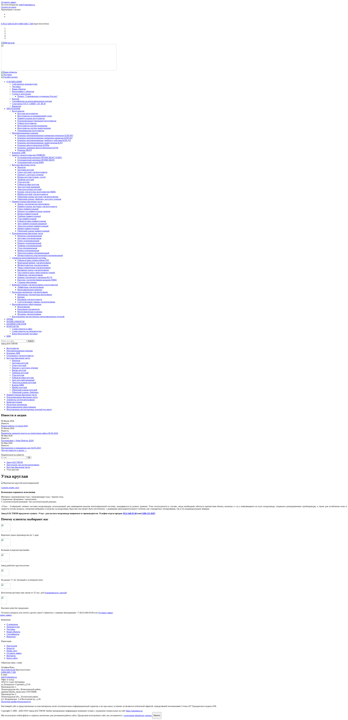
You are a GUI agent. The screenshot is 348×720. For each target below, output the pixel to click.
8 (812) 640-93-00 (9, 24)
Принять (156, 715)
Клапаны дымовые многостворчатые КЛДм (37, 148)
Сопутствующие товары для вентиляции (36, 302)
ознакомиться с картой (55, 593)
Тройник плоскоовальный (29, 245)
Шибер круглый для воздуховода (32, 194)
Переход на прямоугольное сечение (33, 211)
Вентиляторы (23, 307)
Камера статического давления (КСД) (34, 277)
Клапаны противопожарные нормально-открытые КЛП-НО (45, 135)
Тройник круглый (25, 179)
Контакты (11, 655)
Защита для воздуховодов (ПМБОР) (28, 155)
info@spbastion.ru (27, 5)
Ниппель (21, 167)
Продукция (12, 646)
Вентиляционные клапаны (29, 312)
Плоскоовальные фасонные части (27, 233)
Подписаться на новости (12, 455)
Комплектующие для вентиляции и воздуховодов (35, 285)
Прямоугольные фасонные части (27, 201)
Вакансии (16, 106)
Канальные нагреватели (28, 309)
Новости (11, 648)
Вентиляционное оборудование (26, 304)
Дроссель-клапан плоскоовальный (33, 253)
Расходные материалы (17, 404)
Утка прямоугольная (26, 219)
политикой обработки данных (138, 715)
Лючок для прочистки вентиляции (33, 204)
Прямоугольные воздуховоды (31, 118)
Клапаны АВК (19, 152)
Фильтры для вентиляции (29, 314)
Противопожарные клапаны (25, 133)
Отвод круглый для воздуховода (32, 172)
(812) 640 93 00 (130, 513)
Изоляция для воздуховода (29, 299)
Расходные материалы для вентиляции (30, 292)
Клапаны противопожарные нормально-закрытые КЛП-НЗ (44, 138)
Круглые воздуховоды (27, 113)
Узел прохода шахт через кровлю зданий (36, 272)
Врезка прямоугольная (27, 214)
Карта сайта (12, 658)
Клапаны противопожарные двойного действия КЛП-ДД (44, 140)
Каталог (15, 99)
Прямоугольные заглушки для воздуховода (37, 206)
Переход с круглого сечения (30, 174)
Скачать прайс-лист (10, 487)
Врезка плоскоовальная (28, 250)
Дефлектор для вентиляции (30, 275)
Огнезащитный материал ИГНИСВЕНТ (36, 160)
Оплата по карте (8, 7)
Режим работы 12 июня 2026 (14, 426)
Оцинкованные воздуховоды (30, 130)
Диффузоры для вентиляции (30, 287)
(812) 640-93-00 (8, 670)
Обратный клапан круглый (24, 390)
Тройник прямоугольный (29, 216)
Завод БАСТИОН (15, 462)
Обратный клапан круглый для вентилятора (37, 196)
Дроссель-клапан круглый (29, 189)
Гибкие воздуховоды (27, 123)
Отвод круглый (19, 365)
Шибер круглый (19, 387)
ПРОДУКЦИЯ (13, 108)
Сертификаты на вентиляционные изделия (32, 101)
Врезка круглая (19, 370)
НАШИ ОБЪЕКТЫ (15, 321)
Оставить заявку (8, 2)
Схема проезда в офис (22, 329)
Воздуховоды (18, 111)
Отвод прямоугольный (27, 209)
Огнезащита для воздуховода (20, 355)
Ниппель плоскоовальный (29, 236)
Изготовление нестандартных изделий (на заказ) (29, 409)
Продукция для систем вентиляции (23, 465)
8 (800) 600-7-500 (25, 24)
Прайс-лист (12, 651)
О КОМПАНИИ (14, 81)
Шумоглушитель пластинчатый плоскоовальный (40, 255)
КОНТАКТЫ (13, 326)
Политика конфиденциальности (16, 701)
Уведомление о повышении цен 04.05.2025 (21, 448)
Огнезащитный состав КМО (30, 162)
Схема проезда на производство (27, 331)
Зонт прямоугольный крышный (32, 223)
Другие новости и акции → (14, 450)
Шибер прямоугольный (28, 228)
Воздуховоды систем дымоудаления (34, 128)
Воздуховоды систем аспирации (32, 126)
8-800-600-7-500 (8, 672)
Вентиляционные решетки (29, 289)
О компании (12, 624)
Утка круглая (23, 182)
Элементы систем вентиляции (21, 399)
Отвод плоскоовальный (28, 241)
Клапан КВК (18, 385)
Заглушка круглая (25, 170)
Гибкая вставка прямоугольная (31, 221)
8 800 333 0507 (148, 513)
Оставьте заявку (105, 613)
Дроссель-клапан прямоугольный (32, 226)
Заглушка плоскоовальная (29, 238)
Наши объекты (19, 89)
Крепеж (21, 297)
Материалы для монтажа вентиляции (34, 294)
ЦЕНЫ (10, 319)
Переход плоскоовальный (29, 243)
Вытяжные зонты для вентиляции (33, 270)
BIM (9, 336)
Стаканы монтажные (27, 282)
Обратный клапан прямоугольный (33, 231)
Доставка (16, 86)
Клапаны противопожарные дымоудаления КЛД (40, 143)
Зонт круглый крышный (28, 187)
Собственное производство (24, 84)
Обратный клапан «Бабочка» (25, 392)
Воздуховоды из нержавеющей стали (34, 116)
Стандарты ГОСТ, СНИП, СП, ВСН (29, 104)
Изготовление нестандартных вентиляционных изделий (38, 316)
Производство (13, 627)
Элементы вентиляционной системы (29, 258)
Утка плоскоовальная (27, 248)
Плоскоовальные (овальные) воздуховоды (36, 121)
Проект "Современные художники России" (37, 96)
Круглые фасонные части (23, 165)
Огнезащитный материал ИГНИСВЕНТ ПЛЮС (39, 157)
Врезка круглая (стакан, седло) (31, 177)
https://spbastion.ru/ (134, 711)
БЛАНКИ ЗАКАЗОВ (16, 324)
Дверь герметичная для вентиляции (34, 267)
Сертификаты (13, 634)
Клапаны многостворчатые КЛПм (33, 145)
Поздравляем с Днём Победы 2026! (17, 440)
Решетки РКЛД (24, 150)
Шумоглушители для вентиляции (33, 265)
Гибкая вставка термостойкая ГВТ (33, 260)
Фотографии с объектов (23, 91)
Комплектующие (14, 402)
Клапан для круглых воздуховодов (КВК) (36, 192)
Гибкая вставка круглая (28, 184)
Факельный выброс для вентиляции (34, 263)
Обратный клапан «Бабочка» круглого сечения (39, 199)
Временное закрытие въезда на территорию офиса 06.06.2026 (29, 433)
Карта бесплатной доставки (25, 334)
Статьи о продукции (21, 94)
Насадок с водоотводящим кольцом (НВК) (37, 280)
